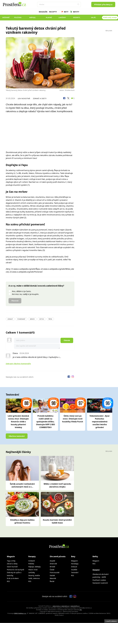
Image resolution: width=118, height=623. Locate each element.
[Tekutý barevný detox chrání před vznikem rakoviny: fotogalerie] (40, 62)
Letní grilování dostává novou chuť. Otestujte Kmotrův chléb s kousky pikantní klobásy (18, 422)
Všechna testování (17, 436)
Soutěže (74, 570)
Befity (76, 12)
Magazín (43, 12)
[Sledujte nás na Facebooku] (69, 377)
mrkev (32, 319)
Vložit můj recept (110, 17)
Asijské (52, 561)
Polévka (17, 17)
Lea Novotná (24, 98)
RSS (8, 581)
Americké (53, 564)
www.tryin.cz (57, 606)
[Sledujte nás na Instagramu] (72, 377)
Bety (65, 12)
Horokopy (74, 564)
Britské (52, 567)
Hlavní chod (49, 18)
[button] (78, 4)
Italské (52, 575)
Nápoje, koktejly (33, 18)
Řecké (52, 581)
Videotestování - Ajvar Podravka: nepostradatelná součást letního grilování (100, 422)
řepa (50, 319)
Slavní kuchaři (12, 567)
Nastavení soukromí (100, 583)
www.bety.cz (65, 606)
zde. (81, 609)
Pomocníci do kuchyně (15, 570)
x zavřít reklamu (111, 621)
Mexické (53, 578)
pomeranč (21, 319)
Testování (74, 572)
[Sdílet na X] (68, 98)
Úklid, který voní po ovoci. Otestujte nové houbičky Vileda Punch (72, 419)
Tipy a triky (11, 561)
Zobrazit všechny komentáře (18, 363)
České (52, 570)
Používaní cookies (99, 580)
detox (41, 319)
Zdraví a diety (40, 98)
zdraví (10, 319)
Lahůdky (62, 17)
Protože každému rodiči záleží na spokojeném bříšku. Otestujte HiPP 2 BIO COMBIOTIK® (45, 422)
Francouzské (54, 572)
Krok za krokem (13, 578)
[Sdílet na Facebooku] (64, 98)
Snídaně (6, 17)
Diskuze (74, 567)
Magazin (74, 561)
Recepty (53, 12)
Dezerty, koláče (76, 18)
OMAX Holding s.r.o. (20, 613)
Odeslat (67, 340)
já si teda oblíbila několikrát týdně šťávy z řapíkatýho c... (37, 357)
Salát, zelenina (94, 18)
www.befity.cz (75, 606)
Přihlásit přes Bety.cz (103, 4)
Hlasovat (14, 301)
